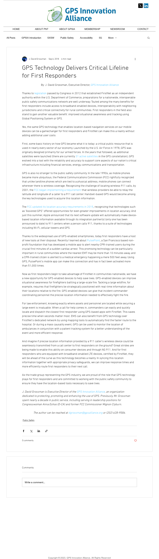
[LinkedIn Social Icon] (146, 5)
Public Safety (67, 37)
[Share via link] (46, 430)
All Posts (11, 37)
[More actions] (135, 59)
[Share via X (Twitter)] (31, 430)
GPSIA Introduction (31, 37)
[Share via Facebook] (23, 430)
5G (100, 37)
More (111, 37)
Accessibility (86, 37)
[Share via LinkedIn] (38, 430)
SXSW (50, 37)
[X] (140, 5)
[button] (41, 29)
